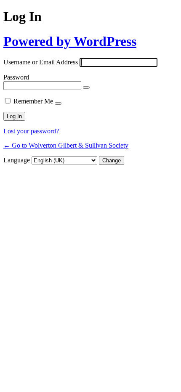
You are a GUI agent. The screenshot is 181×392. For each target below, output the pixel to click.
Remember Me (33, 101)
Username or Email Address (40, 62)
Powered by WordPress (69, 41)
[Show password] (86, 87)
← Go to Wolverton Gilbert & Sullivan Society (65, 145)
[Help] (58, 103)
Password (16, 77)
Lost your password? (31, 131)
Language (16, 160)
